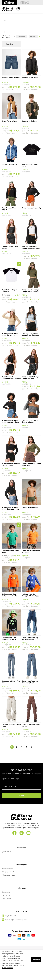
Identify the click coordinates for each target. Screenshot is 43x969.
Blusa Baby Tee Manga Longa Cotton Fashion (30, 291)
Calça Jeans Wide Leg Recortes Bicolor (30, 638)
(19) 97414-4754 (10, 916)
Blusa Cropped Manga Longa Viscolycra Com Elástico (10, 421)
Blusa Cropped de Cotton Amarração (31, 464)
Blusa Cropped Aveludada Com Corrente (11, 377)
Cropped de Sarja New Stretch (10, 247)
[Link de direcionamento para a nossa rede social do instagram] (21, 833)
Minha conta (6, 895)
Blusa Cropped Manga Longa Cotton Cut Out (10, 334)
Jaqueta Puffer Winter (30, 77)
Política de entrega (8, 875)
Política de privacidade (9, 872)
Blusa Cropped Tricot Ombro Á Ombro (30, 421)
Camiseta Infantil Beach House (10, 551)
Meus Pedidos (6, 898)
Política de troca (7, 869)
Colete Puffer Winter (9, 121)
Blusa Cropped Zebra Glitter (30, 165)
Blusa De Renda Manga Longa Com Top (30, 377)
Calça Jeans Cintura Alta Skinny (11, 682)
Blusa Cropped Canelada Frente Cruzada (11, 464)
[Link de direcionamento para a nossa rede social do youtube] (28, 833)
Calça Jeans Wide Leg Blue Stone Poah (30, 682)
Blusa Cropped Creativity (31, 208)
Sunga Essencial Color (30, 507)
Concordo (36, 960)
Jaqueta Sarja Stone (29, 121)
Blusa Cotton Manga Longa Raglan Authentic (31, 247)
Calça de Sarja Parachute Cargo (11, 725)
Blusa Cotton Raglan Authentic (9, 291)
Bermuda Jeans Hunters (11, 77)
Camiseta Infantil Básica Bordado (31, 551)
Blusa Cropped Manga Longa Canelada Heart (10, 508)
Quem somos (6, 852)
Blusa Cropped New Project (9, 209)
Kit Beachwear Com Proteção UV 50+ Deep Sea (30, 595)
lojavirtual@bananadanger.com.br (17, 920)
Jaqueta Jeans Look (9, 164)
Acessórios (21, 36)
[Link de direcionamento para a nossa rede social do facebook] (14, 833)
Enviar (21, 795)
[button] (39, 36)
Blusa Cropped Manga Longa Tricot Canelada (30, 334)
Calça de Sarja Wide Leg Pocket (31, 725)
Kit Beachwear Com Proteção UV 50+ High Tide (10, 638)
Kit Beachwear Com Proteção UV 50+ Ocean (10, 595)
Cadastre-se (6, 892)
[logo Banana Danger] (7, 9)
